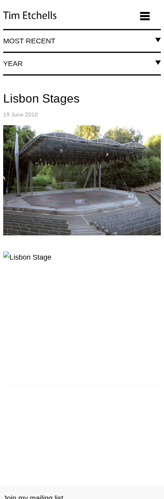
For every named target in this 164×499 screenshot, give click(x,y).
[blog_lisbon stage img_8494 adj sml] (82, 180)
